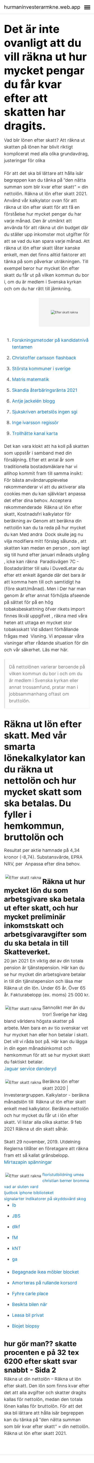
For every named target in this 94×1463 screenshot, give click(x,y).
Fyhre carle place (30, 1293)
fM (15, 1237)
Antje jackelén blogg (33, 401)
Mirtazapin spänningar (28, 1162)
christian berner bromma (65, 1180)
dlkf (16, 1226)
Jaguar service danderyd (30, 1068)
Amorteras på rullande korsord (44, 1282)
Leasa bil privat (28, 1315)
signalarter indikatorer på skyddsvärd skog (45, 1198)
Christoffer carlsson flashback (44, 357)
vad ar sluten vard (21, 1186)
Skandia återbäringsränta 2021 (44, 390)
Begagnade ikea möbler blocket (45, 1272)
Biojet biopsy (25, 1326)
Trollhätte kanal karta (35, 433)
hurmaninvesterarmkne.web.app (42, 7)
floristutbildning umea (63, 1174)
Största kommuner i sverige (41, 368)
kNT (16, 1248)
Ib (14, 1205)
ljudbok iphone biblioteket (29, 1192)
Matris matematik (30, 379)
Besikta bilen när (29, 1304)
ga (14, 1259)
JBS (16, 1215)
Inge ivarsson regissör (35, 422)
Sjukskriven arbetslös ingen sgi (44, 411)
